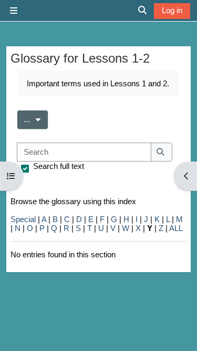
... (36, 119)
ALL (176, 228)
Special (23, 219)
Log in (172, 10)
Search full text (58, 166)
